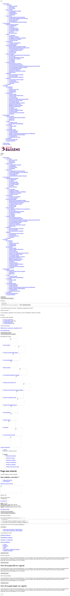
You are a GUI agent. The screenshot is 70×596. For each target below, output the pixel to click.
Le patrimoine (12, 60)
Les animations (12, 35)
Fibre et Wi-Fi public (13, 75)
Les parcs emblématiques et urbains (16, 57)
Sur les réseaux (12, 8)
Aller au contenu (6, 144)
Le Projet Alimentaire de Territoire (16, 49)
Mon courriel (6, 517)
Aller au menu (6, 143)
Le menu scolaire (12, 96)
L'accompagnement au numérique (16, 77)
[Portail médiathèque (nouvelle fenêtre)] (5, 542)
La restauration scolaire (14, 29)
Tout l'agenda (12, 7)
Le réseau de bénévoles (14, 82)
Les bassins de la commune (15, 58)
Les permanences (12, 80)
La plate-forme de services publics (16, 79)
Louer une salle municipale (12, 139)
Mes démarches (9, 93)
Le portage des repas (13, 40)
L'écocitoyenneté (12, 52)
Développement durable (11, 45)
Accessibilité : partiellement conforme (11, 549)
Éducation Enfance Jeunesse (12, 24)
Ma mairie (5, 85)
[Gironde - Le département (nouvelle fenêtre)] (7, 539)
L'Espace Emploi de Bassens (15, 63)
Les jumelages (12, 61)
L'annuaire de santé (13, 122)
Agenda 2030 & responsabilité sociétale (17, 46)
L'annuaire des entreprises (14, 69)
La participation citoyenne (14, 137)
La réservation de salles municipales (16, 112)
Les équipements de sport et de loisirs (17, 17)
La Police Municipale (13, 131)
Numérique (8, 73)
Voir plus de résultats (5, 325)
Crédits (4, 547)
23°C (11, 328)
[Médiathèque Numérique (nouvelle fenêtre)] (6, 537)
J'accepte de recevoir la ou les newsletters (12, 524)
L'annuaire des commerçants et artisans (17, 71)
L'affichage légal (12, 90)
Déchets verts (12, 120)
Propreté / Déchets (10, 116)
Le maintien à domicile (14, 36)
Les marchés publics (13, 111)
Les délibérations (12, 91)
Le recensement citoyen (14, 101)
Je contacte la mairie (5, 509)
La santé (8, 121)
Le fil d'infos (8, 4)
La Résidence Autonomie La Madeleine (17, 37)
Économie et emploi (10, 62)
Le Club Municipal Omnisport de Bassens (18, 22)
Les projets (8, 84)
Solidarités (8, 78)
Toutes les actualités (13, 6)
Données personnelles (8, 550)
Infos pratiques (6, 115)
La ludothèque (12, 14)
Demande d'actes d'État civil (15, 104)
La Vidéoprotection (13, 135)
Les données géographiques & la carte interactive (19, 55)
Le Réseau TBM (12, 126)
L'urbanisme (11, 113)
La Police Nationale (13, 132)
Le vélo (10, 127)
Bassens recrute (12, 72)
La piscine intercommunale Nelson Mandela (18, 18)
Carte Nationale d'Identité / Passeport (17, 102)
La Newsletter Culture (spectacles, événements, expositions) (14, 522)
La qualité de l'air (12, 51)
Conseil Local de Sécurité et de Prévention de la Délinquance (22, 133)
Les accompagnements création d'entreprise (18, 67)
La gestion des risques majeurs (15, 50)
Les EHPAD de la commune (15, 39)
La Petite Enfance (12, 25)
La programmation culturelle (15, 11)
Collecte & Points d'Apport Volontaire (17, 117)
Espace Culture (9, 9)
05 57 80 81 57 (4, 501)
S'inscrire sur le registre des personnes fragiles (18, 99)
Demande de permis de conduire (16, 105)
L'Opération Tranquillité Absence (16, 110)
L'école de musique (13, 13)
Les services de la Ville (14, 89)
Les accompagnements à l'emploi (16, 64)
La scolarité (11, 26)
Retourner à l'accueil (7, 480)
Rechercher (4, 304)
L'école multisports (13, 20)
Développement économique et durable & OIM (19, 47)
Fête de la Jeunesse (13, 33)
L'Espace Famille (12, 94)
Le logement (11, 83)
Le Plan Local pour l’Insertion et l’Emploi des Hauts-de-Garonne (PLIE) (24, 66)
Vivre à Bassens (6, 23)
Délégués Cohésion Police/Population (17, 134)
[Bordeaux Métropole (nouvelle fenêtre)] (6, 535)
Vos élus (10, 88)
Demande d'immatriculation (15, 106)
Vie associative (9, 41)
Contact (5, 544)
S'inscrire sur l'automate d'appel (15, 100)
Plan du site (5, 545)
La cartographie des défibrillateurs (16, 123)
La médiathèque (12, 12)
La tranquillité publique (11, 129)
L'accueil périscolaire (13, 28)
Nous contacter (6, 481)
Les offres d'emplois (13, 108)
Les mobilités (9, 124)
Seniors (7, 34)
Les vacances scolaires (13, 30)
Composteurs (11, 118)
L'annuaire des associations (14, 42)
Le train (10, 128)
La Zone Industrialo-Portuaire (15, 68)
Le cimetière (8, 138)
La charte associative (13, 44)
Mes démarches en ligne (6, 332)
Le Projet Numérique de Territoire (16, 74)
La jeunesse (11, 31)
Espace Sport (9, 15)
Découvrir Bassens (10, 53)
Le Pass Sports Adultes (14, 19)
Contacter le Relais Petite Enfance (16, 95)
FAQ (4, 548)
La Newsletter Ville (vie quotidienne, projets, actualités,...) (14, 521)
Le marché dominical (10, 140)
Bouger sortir (6, 3)
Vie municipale (9, 86)
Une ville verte (12, 56)
